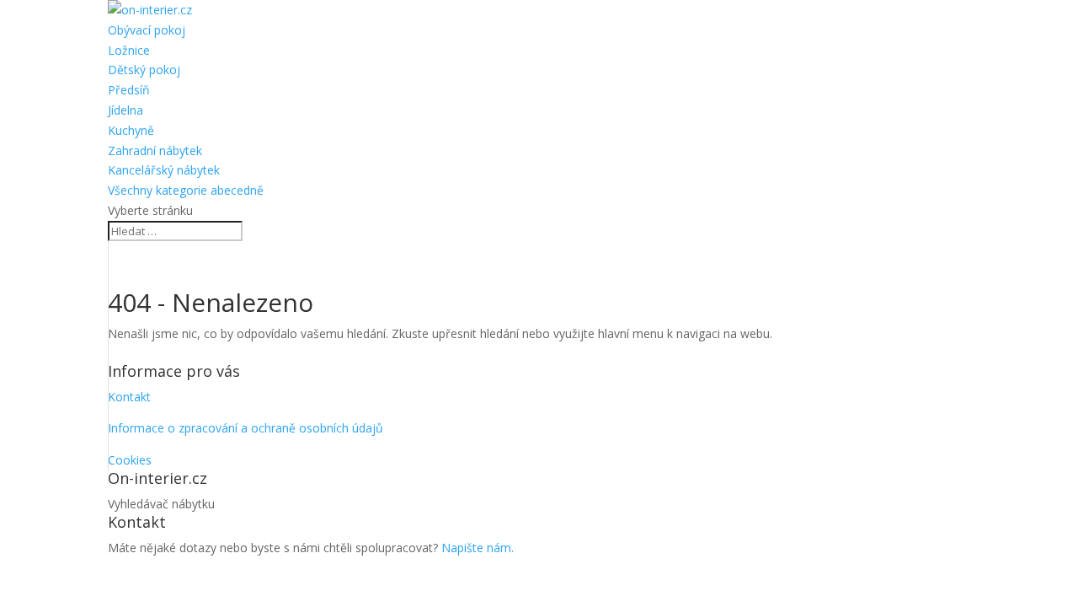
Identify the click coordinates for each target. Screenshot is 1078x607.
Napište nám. (477, 548)
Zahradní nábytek (155, 150)
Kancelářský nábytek (164, 170)
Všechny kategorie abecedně (186, 190)
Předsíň (129, 90)
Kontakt (129, 397)
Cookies (130, 460)
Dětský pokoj (144, 70)
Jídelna (125, 110)
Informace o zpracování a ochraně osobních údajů (245, 428)
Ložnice (129, 50)
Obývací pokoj (146, 30)
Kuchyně (131, 130)
